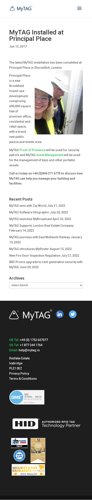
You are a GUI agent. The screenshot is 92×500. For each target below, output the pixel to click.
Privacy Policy (19, 373)
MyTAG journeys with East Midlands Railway (39, 237)
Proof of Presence (32, 150)
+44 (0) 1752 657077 (34, 340)
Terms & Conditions (23, 378)
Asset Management (49, 155)
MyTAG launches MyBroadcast (30, 219)
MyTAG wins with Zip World (27, 205)
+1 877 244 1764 (31, 345)
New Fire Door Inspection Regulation (34, 255)
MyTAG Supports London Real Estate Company (41, 225)
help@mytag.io (29, 350)
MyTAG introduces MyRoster (29, 249)
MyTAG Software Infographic (29, 212)
